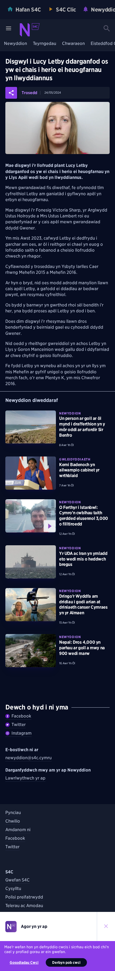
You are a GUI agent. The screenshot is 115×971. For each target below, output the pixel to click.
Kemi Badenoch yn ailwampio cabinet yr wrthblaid (79, 470)
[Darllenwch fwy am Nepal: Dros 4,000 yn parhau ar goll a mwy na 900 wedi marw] (30, 650)
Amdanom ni (17, 829)
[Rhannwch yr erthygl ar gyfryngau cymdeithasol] (11, 93)
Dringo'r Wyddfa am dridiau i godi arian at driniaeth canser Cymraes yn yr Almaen (83, 604)
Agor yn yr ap (34, 926)
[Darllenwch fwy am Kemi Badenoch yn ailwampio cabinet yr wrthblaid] (30, 473)
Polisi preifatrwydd (24, 897)
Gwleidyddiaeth (74, 459)
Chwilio (12, 821)
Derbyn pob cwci (66, 962)
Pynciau (13, 812)
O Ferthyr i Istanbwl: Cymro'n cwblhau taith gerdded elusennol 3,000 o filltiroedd (83, 516)
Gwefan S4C (17, 879)
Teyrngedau (44, 43)
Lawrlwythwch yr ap (25, 778)
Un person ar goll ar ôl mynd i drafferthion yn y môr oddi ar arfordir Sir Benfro (82, 426)
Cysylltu (13, 888)
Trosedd (29, 93)
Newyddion (15, 43)
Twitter (18, 724)
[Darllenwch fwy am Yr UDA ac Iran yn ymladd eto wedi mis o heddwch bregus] (30, 561)
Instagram (21, 733)
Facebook (21, 716)
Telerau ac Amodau (24, 905)
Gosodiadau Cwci (24, 962)
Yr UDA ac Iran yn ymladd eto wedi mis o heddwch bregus (83, 559)
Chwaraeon (73, 43)
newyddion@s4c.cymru (28, 757)
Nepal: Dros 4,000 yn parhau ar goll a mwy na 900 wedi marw (82, 648)
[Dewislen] (8, 28)
